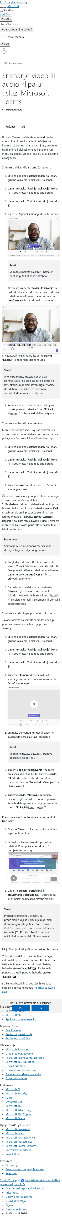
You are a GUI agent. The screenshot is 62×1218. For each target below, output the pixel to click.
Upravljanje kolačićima (19, 1196)
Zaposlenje (12, 1165)
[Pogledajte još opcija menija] (1, 11)
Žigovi (9, 1205)
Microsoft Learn (15, 1133)
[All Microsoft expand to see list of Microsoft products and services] (1, 7)
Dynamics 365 (14, 1101)
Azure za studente (16, 1078)
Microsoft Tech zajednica (20, 1137)
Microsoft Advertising (18, 1110)
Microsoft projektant (18, 1129)
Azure (9, 1097)
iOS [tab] (23, 126)
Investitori (11, 1173)
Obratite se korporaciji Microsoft (25, 1188)
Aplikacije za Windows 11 (21, 1019)
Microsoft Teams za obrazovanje (25, 1057)
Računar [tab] (10, 126)
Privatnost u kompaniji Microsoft (25, 1169)
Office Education (15, 1066)
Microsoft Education (17, 1049)
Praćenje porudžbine (18, 1038)
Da (21, 1008)
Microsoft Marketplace (19, 1141)
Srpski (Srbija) (8, 1180)
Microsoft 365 (14, 1015)
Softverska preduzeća (18, 1150)
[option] (34, 37)
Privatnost (12, 1192)
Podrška (6, 19)
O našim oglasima (16, 1209)
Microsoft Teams (15, 1118)
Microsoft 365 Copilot (19, 1114)
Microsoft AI (13, 1089)
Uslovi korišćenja (16, 1201)
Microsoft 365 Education (20, 1061)
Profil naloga (13, 1030)
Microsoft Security (16, 1093)
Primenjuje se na (13, 109)
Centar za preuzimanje (19, 1034)
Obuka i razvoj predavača (21, 1070)
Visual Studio (13, 1154)
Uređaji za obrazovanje (19, 1053)
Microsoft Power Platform (21, 1145)
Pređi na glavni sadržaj (13, 2)
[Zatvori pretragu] (4, 7)
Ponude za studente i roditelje (23, 1074)
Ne (40, 1008)
